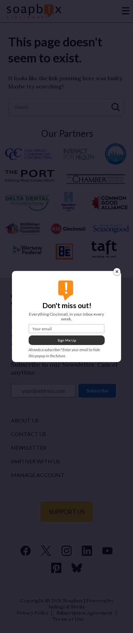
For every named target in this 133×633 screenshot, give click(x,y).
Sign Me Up (67, 340)
